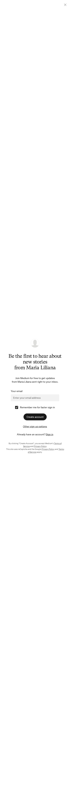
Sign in (49, 434)
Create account (35, 417)
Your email (16, 391)
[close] (65, 4)
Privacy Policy (40, 446)
